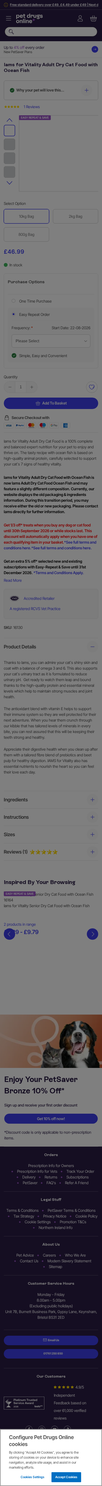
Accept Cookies (66, 1477)
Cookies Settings (32, 1477)
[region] (51, 1457)
